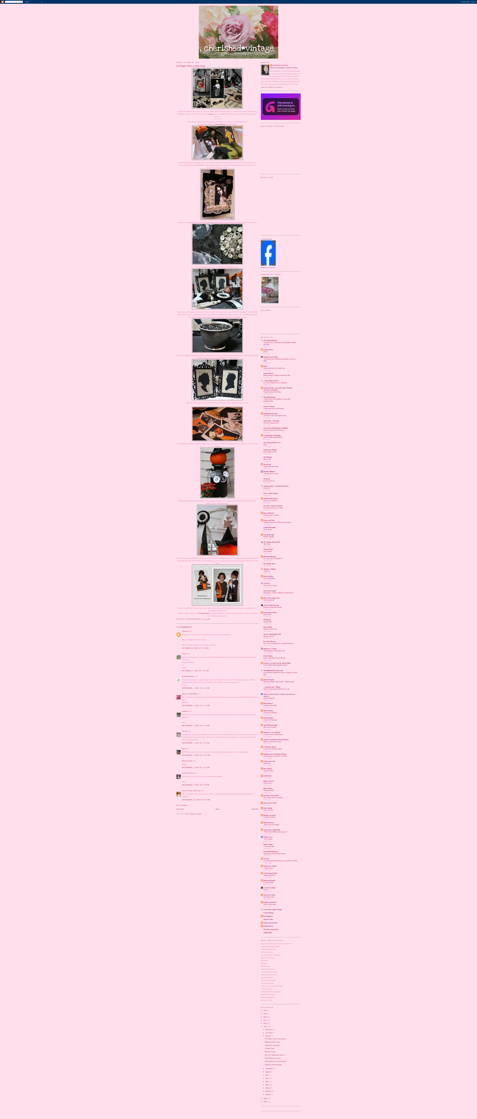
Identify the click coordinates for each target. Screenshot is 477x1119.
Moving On (266, 488)
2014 (265, 1010)
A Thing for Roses (269, 747)
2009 (265, 1026)
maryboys (185, 711)
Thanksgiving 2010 (269, 875)
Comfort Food (269, 1048)
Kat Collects (267, 768)
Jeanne (184, 654)
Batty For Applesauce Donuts (275, 1055)
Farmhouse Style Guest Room (272, 607)
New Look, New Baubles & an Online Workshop (278, 643)
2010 (265, 1023)
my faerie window (269, 887)
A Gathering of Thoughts (272, 435)
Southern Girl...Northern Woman (275, 754)
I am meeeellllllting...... (270, 578)
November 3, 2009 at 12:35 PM (196, 755)
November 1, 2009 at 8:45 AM (195, 688)
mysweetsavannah (269, 590)
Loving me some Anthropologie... (273, 734)
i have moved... (268, 783)
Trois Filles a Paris (269, 897)
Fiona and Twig (268, 520)
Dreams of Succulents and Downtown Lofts (276, 689)
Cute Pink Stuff (268, 535)
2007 (265, 1102)
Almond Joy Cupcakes (272, 1045)
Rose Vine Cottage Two (271, 598)
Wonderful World (268, 790)
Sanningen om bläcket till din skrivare (274, 853)
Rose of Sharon (268, 513)
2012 (265, 1017)
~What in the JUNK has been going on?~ (275, 832)
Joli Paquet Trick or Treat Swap (275, 1039)
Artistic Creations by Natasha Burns (276, 739)
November (269, 1033)
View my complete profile (271, 87)
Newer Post (180, 809)
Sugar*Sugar (268, 844)
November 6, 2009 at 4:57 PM (195, 785)
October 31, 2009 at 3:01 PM (195, 671)
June (267, 1078)
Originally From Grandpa (273, 1064)
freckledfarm (268, 916)
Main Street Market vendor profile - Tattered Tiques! (279, 682)
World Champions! (269, 698)
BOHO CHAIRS (268, 537)
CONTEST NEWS (269, 817)
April (267, 1085)
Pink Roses (267, 619)
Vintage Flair (268, 549)
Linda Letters (268, 349)
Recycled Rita (268, 576)
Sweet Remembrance (270, 851)
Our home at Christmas (270, 500)
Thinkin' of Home (269, 569)
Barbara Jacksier (269, 815)
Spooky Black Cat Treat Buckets (276, 1061)
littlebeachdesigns (269, 556)
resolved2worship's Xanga (272, 909)
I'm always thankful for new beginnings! (275, 383)
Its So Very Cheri (187, 773)
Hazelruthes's (268, 703)
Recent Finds (267, 614)
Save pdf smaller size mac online (273, 508)
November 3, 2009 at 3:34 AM (195, 743)
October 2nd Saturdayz (270, 720)
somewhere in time (270, 866)
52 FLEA (266, 583)
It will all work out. (269, 481)
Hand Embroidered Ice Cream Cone (274, 368)
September (269, 1068)
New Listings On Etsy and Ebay (273, 797)
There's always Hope (269, 904)
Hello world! (267, 459)
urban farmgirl (268, 679)
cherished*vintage (280, 65)
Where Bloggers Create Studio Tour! (274, 651)
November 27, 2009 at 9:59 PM (196, 800)
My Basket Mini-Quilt (270, 705)
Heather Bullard (269, 471)
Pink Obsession (268, 822)
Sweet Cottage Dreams (271, 605)
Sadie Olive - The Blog (271, 421)
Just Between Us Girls (271, 795)
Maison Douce (268, 710)
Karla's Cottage (269, 406)
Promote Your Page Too (268, 267)
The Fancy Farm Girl (270, 929)
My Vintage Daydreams (271, 542)
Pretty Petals (267, 656)
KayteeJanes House (270, 612)
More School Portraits (270, 727)
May (267, 1081)
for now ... (266, 890)
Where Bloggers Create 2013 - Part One (275, 756)
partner (211, 114)
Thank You (266, 571)
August (268, 1072)
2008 (265, 1098)
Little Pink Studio (188, 676)
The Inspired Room (270, 340)
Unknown (185, 631)
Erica (183, 748)
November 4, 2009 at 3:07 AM (195, 767)
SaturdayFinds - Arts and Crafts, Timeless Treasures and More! (278, 389)
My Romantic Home (270, 498)
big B (265, 366)
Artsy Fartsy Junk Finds (271, 829)
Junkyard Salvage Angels (270, 466)
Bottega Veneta (187, 761)
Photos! (265, 352)
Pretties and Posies (270, 902)
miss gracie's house (270, 803)
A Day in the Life (269, 761)
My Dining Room (268, 600)
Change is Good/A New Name (272, 749)
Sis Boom (266, 479)
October (268, 1036)
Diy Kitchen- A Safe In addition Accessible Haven (278, 593)
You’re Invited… (268, 839)
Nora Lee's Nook (269, 895)
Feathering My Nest (270, 413)
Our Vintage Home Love (272, 442)
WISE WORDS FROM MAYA (273, 437)
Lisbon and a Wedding (270, 713)
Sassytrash (267, 464)
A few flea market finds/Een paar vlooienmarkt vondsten (280, 861)
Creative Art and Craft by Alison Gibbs (277, 663)
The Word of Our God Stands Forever (274, 415)
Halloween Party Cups (272, 1042)
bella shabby (267, 808)
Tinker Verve (268, 837)
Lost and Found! (268, 882)
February (268, 1091)
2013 (265, 1014)
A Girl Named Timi (270, 873)
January (268, 1094)
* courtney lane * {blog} (271, 687)
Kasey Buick (267, 627)
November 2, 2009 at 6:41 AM (195, 725)
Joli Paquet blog (204, 613)
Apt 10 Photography (270, 725)
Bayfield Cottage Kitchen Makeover (274, 430)
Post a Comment (181, 805)
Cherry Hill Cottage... (271, 493)
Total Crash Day (268, 810)
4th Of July (266, 544)
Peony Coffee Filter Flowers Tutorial (274, 658)
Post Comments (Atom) (193, 814)
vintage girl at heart (270, 922)
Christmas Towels (268, 636)
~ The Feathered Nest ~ (271, 380)
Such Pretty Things (270, 449)
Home (218, 809)
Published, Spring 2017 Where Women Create (277, 522)
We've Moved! (267, 529)
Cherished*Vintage (266, 239)
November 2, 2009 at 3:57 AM (195, 705)
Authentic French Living (270, 473)
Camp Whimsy (268, 913)
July (267, 1075)
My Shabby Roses (269, 563)
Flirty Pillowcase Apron (273, 1058)
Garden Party (268, 926)
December (269, 1029)
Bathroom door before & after (272, 741)
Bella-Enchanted (269, 880)
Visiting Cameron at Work (271, 515)
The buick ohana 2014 (270, 629)
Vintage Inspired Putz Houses (272, 392)
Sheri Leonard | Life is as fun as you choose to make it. (279, 695)
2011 (265, 1020)
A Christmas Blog (268, 846)
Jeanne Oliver (268, 373)
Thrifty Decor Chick (270, 357)
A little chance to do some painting (273, 408)
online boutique (220, 124)
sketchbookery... (268, 622)
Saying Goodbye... (269, 771)
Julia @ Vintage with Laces (191, 790)
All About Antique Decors (271, 423)
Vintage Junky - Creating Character (276, 486)
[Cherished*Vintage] (268, 265)
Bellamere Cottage (270, 648)
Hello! (265, 445)
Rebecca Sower (268, 781)
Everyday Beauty (269, 641)
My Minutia (267, 457)
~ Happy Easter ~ (268, 868)
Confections (267, 776)
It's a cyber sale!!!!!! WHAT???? (273, 558)
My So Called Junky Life (272, 634)
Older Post (254, 809)
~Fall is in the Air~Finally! (271, 825)
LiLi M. (184, 731)
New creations (267, 551)
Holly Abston (268, 788)
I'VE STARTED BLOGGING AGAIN (275, 665)
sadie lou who (268, 919)
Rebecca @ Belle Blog (189, 694)
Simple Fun (266, 763)
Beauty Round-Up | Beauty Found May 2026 (276, 375)
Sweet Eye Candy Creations (273, 505)
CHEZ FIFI (267, 932)
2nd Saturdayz (268, 718)
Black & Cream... (270, 1051)
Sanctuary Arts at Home (271, 732)
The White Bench (269, 397)
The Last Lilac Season (270, 585)
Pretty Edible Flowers (269, 452)
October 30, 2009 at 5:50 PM (195, 648)
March (267, 1088)
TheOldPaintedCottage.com (273, 670)
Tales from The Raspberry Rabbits (275, 428)
